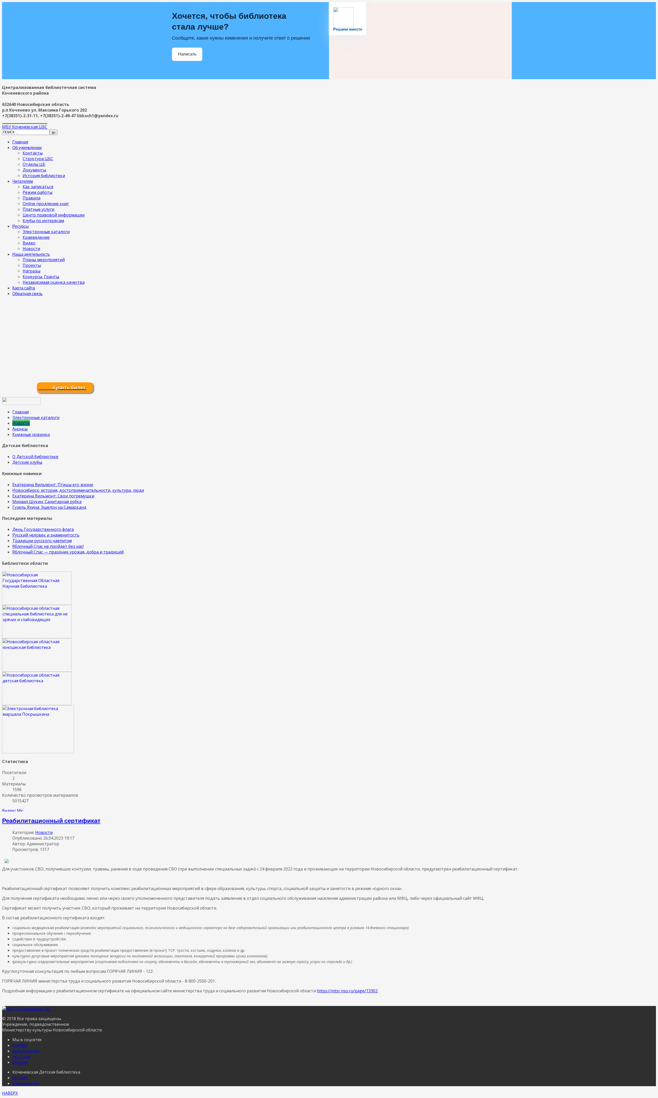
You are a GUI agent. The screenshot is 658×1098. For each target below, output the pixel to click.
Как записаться (38, 186)
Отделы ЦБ (34, 164)
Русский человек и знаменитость (45, 535)
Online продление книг (46, 203)
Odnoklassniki (26, 1051)
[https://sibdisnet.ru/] (36, 637)
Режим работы (37, 192)
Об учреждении (27, 147)
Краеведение (36, 237)
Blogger (20, 1062)
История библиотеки (44, 175)
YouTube (21, 1056)
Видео (29, 243)
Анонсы (20, 429)
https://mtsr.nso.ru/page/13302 (347, 991)
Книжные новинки (31, 434)
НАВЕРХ (10, 1093)
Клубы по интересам (43, 220)
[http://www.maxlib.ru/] (36, 703)
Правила (31, 198)
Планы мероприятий (44, 259)
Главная (20, 141)
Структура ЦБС (38, 158)
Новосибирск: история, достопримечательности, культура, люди (78, 490)
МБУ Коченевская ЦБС (24, 127)
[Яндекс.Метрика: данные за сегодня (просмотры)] (12, 810)
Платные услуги (38, 209)
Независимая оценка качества (54, 282)
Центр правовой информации (54, 215)
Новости (31, 248)
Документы (34, 170)
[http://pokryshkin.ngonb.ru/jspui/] (38, 752)
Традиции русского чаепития (42, 540)
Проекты (32, 265)
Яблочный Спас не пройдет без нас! (48, 546)
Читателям (22, 181)
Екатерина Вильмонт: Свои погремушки (53, 496)
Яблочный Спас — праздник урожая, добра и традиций (68, 552)
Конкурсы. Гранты (41, 276)
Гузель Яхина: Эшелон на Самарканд (49, 507)
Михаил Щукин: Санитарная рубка (46, 501)
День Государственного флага (43, 529)
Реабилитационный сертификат (51, 820)
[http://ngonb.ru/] (36, 603)
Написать (187, 54)
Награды (31, 271)
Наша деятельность (31, 254)
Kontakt (20, 1045)
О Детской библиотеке (35, 456)
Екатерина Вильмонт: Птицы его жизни (52, 484)
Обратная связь (27, 293)
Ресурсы (20, 226)
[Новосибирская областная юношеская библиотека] (36, 670)
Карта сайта (23, 287)
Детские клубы (27, 462)
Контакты (33, 153)
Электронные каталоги (46, 231)
